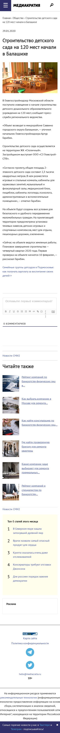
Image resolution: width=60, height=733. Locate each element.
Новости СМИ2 (11, 355)
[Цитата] (30, 311)
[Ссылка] (38, 311)
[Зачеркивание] (18, 311)
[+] (45, 311)
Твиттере (45, 725)
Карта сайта (30, 638)
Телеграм (16, 729)
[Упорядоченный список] (22, 311)
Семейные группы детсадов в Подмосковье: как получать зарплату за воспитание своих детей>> (28, 271)
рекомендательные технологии (18, 697)
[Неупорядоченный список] (26, 311)
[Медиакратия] (26, 5)
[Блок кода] (34, 311)
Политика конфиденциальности (30, 643)
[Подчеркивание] (14, 311)
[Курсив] (10, 311)
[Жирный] (6, 311)
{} (41, 311)
